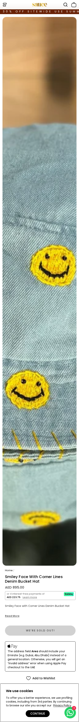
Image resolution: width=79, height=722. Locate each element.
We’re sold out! (40, 630)
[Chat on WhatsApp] (70, 712)
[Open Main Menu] (4, 5)
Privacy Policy (62, 705)
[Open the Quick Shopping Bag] (73, 5)
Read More (12, 616)
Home (9, 570)
